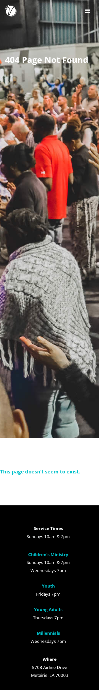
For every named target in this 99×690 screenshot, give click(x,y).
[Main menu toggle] (88, 11)
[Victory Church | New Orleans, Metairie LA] (10, 10)
